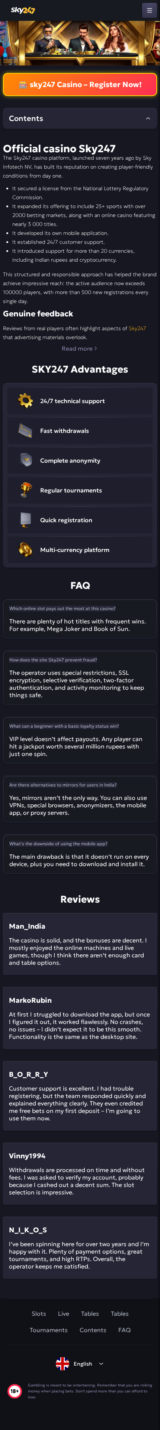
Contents (93, 1330)
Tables (90, 1313)
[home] (23, 10)
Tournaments (49, 1330)
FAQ (124, 1330)
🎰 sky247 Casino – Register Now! (80, 84)
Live (63, 1313)
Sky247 (137, 328)
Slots (39, 1313)
